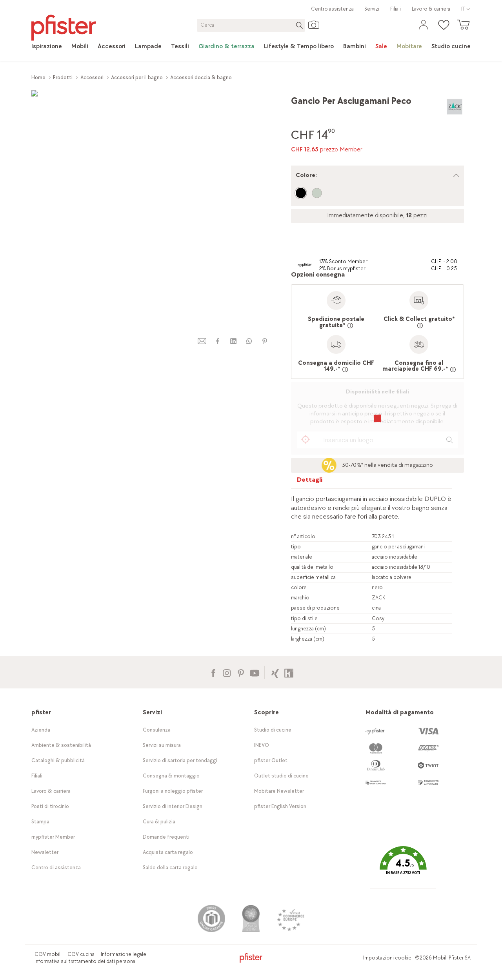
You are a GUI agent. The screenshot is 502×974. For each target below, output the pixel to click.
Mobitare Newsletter (279, 791)
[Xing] (275, 672)
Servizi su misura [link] (162, 745)
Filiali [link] (395, 8)
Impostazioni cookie (387, 957)
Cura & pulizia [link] (159, 821)
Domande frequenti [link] (166, 837)
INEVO (261, 745)
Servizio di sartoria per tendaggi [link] (180, 760)
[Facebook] (213, 672)
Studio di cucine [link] (272, 729)
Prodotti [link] (63, 77)
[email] (202, 341)
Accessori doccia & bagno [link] (201, 77)
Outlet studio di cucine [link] (281, 775)
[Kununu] (289, 672)
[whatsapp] (249, 341)
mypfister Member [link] (53, 837)
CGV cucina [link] (81, 954)
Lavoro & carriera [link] (431, 8)
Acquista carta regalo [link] (168, 852)
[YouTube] (254, 672)
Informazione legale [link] (123, 954)
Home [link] (38, 77)
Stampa (40, 821)
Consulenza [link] (157, 729)
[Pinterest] (240, 672)
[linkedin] (233, 341)
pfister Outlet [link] (270, 760)
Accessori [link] (92, 77)
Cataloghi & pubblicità (58, 760)
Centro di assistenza (56, 867)
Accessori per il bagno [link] (137, 77)
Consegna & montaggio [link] (171, 775)
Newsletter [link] (44, 852)
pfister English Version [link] (280, 806)
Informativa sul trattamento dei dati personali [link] (86, 961)
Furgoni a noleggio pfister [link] (173, 791)
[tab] (310, 481)
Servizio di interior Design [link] (172, 806)
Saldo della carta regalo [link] (170, 867)
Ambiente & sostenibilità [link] (61, 745)
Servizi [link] (371, 8)
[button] (402, 866)
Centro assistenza (332, 8)
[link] (46, 47)
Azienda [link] (40, 729)
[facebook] (218, 341)
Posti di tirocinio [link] (50, 806)
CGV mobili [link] (48, 954)
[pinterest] (265, 341)
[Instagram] (227, 672)
